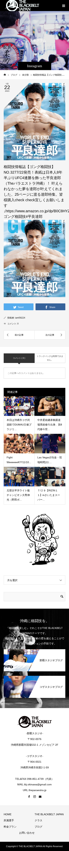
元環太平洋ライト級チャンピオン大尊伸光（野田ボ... (18, 495)
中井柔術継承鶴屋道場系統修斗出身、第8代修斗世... (49, 424)
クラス (38, 820)
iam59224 (20, 317)
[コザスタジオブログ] (34, 677)
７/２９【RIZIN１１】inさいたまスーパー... (48, 495)
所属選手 (9, 820)
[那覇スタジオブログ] (34, 651)
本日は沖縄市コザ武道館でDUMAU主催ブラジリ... (19, 424)
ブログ (38, 826)
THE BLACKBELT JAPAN (49, 814)
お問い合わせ (27, 832)
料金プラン (10, 826)
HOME (7, 814)
